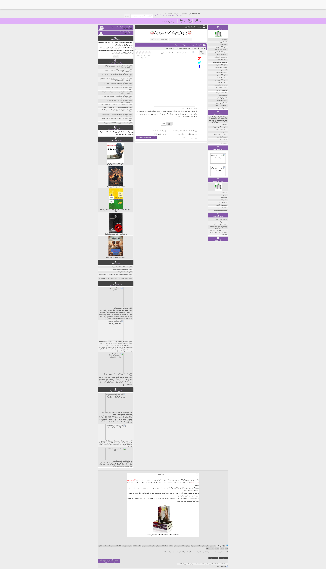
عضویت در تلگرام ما (169, 22)
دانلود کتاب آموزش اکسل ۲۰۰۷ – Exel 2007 (116, 114)
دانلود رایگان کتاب (109, 546)
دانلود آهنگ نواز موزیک (219, 127)
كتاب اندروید (223, 42)
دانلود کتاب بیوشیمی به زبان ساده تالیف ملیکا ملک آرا (115, 278)
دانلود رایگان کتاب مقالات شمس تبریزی (218, 227)
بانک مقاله (224, 197)
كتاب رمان (224, 39)
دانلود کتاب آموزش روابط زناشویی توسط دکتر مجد (116, 92)
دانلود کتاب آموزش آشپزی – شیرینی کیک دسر (118, 96)
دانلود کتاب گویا (195, 546)
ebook (135, 546)
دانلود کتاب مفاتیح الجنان (124, 107)
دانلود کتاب (197, 22)
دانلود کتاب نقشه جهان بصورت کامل (121, 118)
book (171, 546)
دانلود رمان (223, 143)
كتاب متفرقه (223, 70)
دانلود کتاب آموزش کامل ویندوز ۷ (121, 110)
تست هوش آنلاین (221, 205)
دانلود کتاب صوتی (179, 546)
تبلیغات (189, 22)
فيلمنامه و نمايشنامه (221, 93)
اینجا (171, 493)
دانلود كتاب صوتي (221, 100)
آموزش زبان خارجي (221, 67)
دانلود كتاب (175, 534)
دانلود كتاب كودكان (221, 52)
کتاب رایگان (151, 546)
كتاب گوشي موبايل (221, 103)
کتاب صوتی (205, 546)
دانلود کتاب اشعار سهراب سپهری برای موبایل (118, 66)
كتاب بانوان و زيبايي (221, 88)
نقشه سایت (213, 558)
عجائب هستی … (217, 219)
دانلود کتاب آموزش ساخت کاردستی (121, 87)
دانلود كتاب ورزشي (221, 80)
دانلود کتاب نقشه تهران (125, 123)
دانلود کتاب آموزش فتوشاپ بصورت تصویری (118, 70)
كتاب (207, 548)
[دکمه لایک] (169, 124)
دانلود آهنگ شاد (222, 137)
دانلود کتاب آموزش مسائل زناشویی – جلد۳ (119, 83)
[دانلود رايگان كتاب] (218, 37)
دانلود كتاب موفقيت (221, 60)
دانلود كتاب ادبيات (221, 77)
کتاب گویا (212, 546)
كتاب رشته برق (222, 108)
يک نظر (168, 48)
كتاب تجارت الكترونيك (220, 62)
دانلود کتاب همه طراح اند (124, 272)
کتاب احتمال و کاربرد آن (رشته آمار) (219, 223)
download (165, 546)
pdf (140, 546)
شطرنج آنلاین (223, 200)
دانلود (222, 548)
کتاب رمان (224, 132)
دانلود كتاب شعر (222, 75)
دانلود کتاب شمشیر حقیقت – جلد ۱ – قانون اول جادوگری (218, 232)
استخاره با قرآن (222, 202)
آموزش (158, 546)
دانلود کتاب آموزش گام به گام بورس (121, 74)
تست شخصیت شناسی (220, 210)
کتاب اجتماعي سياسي (220, 49)
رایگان (188, 546)
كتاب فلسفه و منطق (221, 105)
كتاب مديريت (223, 95)
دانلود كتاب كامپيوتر (221, 65)
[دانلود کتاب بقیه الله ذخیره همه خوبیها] (200, 58)
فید (223, 558)
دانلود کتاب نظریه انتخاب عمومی (122, 269)
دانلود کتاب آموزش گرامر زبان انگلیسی (120, 100)
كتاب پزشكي (223, 44)
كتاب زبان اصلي (222, 98)
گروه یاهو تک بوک (221, 208)
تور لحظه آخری (222, 140)
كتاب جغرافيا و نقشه (220, 85)
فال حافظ (224, 192)
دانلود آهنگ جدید (221, 129)
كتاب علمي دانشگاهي (220, 57)
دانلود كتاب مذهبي (191, 48)
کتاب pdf (118, 546)
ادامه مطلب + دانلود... (145, 137)
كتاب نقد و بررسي (221, 90)
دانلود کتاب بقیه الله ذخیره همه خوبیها (188, 45)
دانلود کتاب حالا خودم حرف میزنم (122, 267)
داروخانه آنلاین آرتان (220, 134)
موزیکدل (224, 124)
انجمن (225, 195)
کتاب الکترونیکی (127, 546)
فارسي (144, 546)
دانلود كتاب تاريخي (221, 47)
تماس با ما (181, 22)
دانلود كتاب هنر (222, 82)
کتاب (212, 548)
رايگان (217, 548)
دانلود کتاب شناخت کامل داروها (122, 105)
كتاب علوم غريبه (222, 54)
